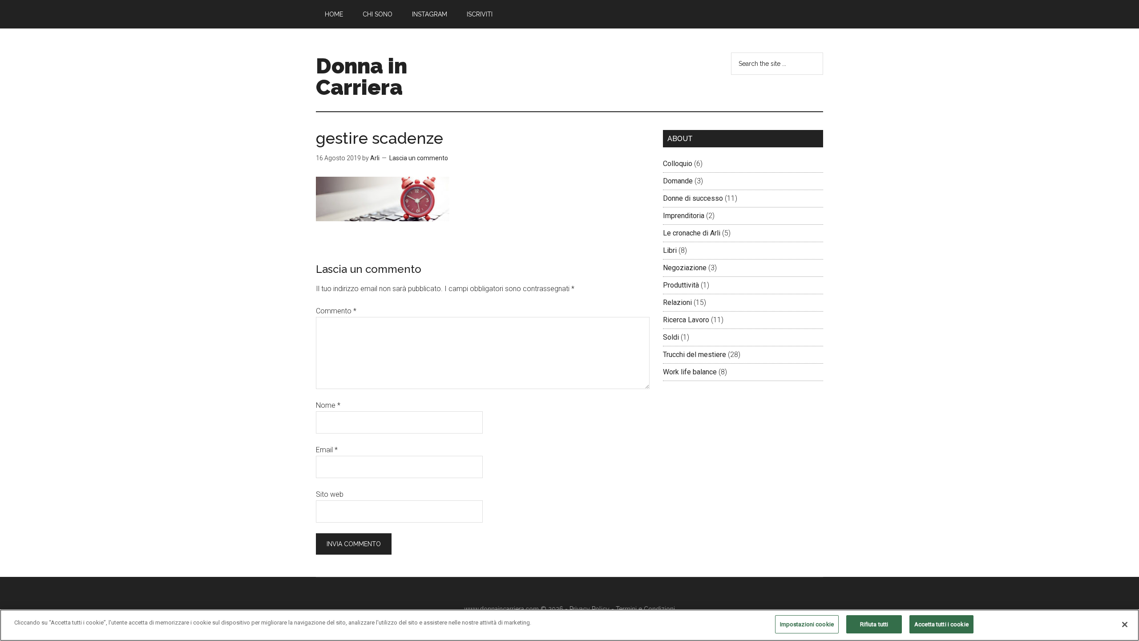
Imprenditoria (683, 215)
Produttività (681, 285)
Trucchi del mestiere (694, 354)
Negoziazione (685, 268)
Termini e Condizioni (645, 609)
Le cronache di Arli (691, 233)
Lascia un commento (418, 158)
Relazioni (677, 302)
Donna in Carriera (361, 76)
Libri (670, 250)
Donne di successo (693, 198)
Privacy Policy (590, 609)
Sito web (329, 494)
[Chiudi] (1125, 624)
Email (327, 450)
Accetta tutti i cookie (941, 624)
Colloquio (677, 163)
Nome (328, 405)
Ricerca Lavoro (686, 320)
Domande (678, 181)
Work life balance (690, 372)
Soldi (671, 337)
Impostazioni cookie (807, 624)
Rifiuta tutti (874, 624)
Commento (336, 311)
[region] (569, 625)
